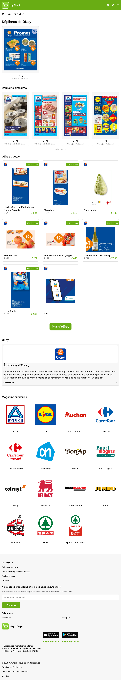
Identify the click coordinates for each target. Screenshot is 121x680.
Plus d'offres (60, 326)
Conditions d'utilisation (12, 667)
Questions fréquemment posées (16, 571)
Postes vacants (8, 576)
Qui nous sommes (10, 567)
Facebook (6, 617)
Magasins (12, 14)
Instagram (65, 617)
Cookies (5, 676)
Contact (5, 580)
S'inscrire (11, 605)
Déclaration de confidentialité (15, 671)
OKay (21, 14)
